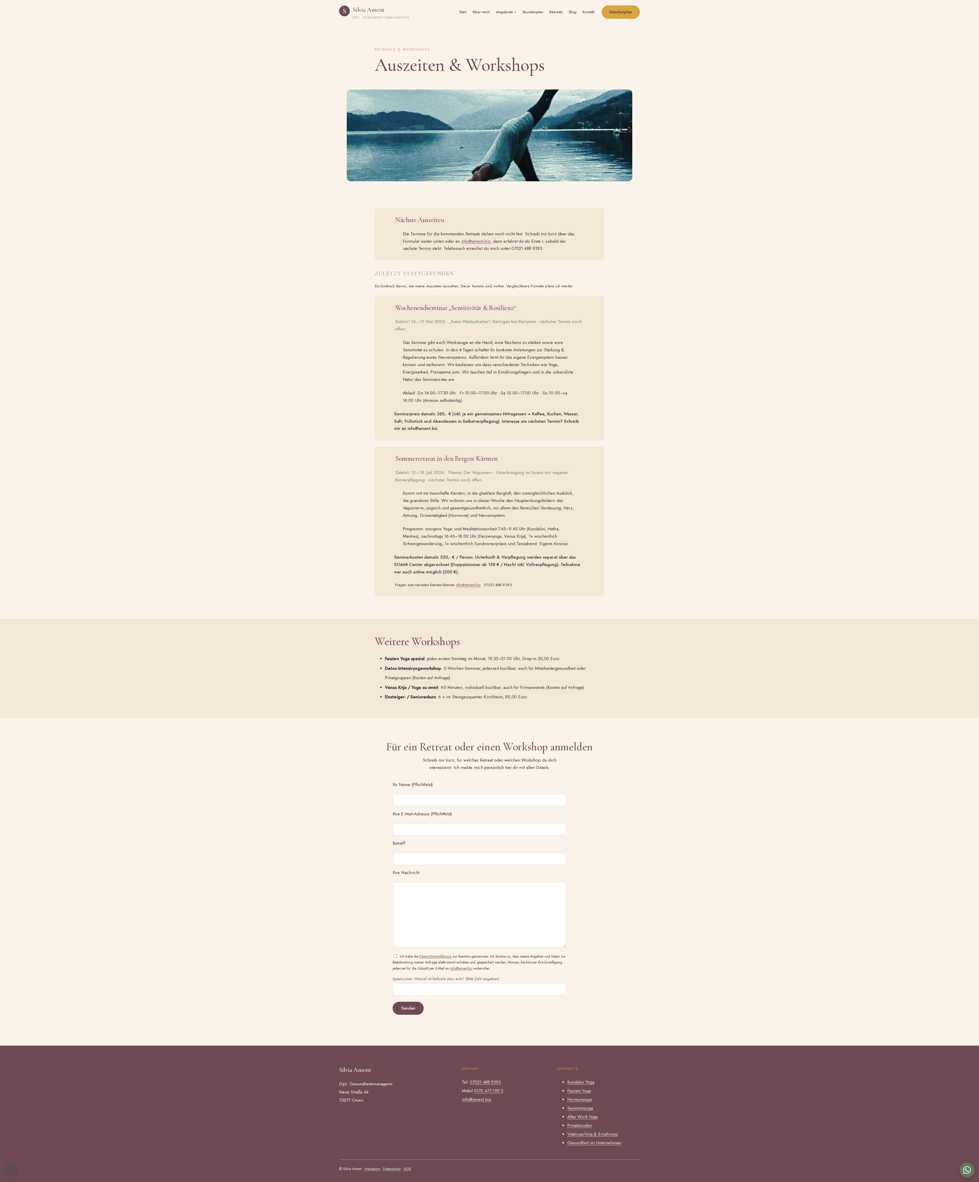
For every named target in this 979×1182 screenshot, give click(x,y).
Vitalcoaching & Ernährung (592, 1134)
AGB (407, 1168)
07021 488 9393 (485, 1082)
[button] (11, 1171)
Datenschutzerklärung (435, 956)
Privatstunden (579, 1125)
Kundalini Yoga (580, 1082)
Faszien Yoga (579, 1091)
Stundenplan (620, 12)
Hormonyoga (579, 1099)
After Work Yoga (582, 1117)
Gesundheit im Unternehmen (594, 1143)
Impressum (372, 1168)
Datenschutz (392, 1168)
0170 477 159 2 (488, 1091)
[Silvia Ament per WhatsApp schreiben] (967, 1170)
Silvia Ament (369, 10)
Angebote (504, 12)
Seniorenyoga (580, 1108)
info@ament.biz (476, 241)
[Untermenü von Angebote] (515, 12)
